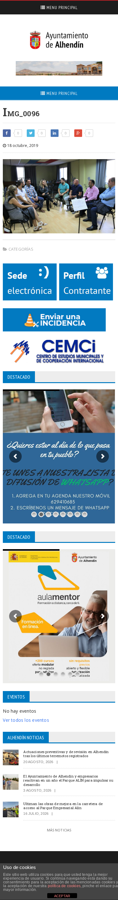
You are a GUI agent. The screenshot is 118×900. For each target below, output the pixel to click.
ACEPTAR (62, 896)
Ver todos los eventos (26, 720)
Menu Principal (61, 7)
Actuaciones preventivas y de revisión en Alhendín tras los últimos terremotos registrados (66, 753)
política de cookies (64, 886)
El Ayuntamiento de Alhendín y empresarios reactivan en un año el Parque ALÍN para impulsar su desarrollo (68, 780)
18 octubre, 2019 (22, 145)
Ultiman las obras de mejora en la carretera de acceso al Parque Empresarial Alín (63, 805)
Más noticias (59, 830)
